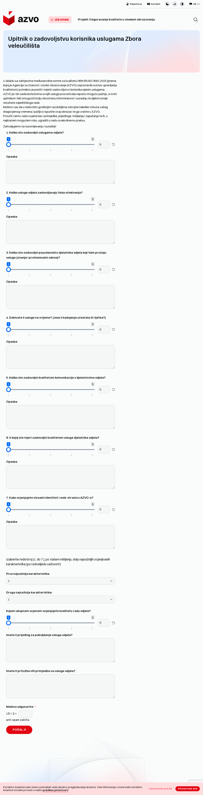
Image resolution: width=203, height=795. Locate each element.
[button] (195, 19)
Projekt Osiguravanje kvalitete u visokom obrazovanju (116, 19)
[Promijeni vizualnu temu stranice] (167, 4)
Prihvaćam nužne (160, 788)
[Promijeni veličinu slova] (174, 4)
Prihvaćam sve (187, 788)
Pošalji (19, 729)
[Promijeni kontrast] (182, 4)
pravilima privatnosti (55, 790)
